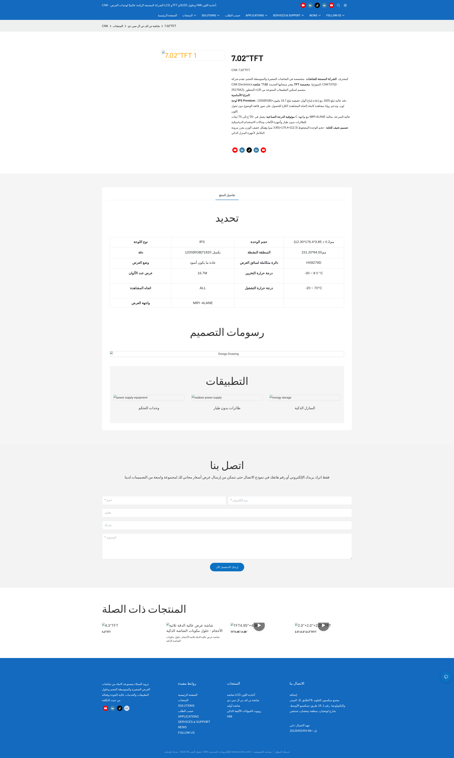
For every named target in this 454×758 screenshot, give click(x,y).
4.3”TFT (106, 631)
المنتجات (118, 26)
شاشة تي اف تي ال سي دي (144, 26)
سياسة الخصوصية (272, 751)
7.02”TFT (170, 26)
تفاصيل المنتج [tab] (227, 195)
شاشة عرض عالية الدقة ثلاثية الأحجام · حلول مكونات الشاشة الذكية (193, 638)
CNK (105, 26)
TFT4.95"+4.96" (239, 631)
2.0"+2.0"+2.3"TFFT (305, 631)
